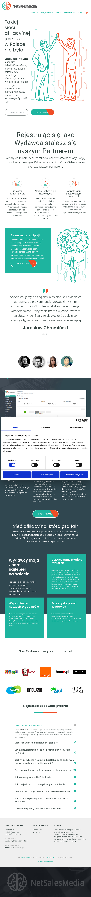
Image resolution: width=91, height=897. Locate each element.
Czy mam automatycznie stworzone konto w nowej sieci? (44, 770)
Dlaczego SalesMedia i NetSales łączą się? (36, 742)
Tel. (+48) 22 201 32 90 (13, 834)
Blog (33, 13)
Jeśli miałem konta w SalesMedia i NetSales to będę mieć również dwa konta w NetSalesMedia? (44, 762)
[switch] (34, 465)
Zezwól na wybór (46, 475)
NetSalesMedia (26, 857)
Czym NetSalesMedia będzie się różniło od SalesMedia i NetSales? (43, 751)
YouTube (36, 832)
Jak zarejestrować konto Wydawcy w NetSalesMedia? (42, 784)
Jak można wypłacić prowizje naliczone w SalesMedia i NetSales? (42, 800)
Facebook (37, 830)
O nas (58, 13)
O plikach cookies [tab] (75, 427)
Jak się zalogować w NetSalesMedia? (34, 777)
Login (86, 13)
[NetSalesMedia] (19, 6)
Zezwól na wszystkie (74, 475)
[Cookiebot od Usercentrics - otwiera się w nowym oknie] (78, 420)
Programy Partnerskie (46, 13)
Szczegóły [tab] (45, 427)
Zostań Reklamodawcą (72, 13)
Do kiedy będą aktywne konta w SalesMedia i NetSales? (43, 791)
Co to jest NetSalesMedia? (28, 725)
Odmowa (16, 475)
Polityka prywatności (45, 862)
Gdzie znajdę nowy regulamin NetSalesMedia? (38, 808)
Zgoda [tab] (15, 427)
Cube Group (52, 857)
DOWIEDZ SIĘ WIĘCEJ (16, 112)
